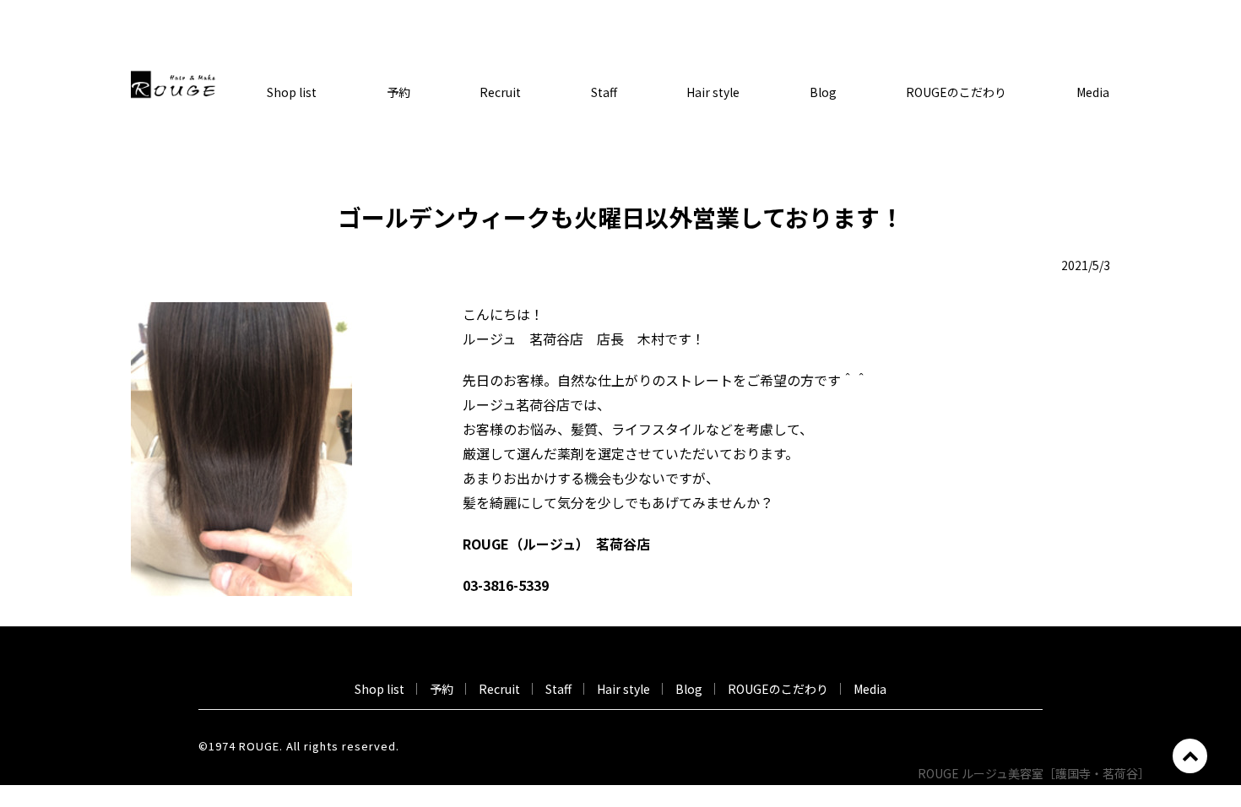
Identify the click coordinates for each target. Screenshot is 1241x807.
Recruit (500, 92)
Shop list (292, 92)
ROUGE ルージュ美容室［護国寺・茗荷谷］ (1037, 773)
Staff (604, 92)
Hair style (713, 92)
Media (1092, 92)
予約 (398, 92)
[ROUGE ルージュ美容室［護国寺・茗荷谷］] (173, 82)
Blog (823, 92)
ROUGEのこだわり (956, 92)
